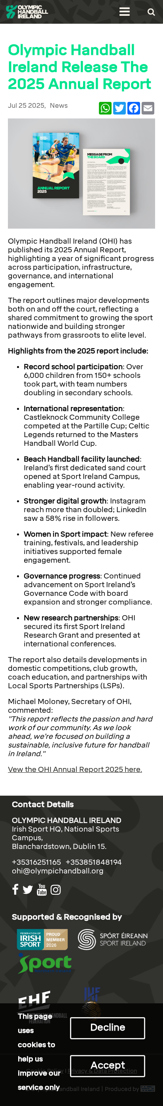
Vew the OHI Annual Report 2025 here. (75, 769)
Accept (108, 1065)
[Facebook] (16, 890)
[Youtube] (43, 890)
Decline (107, 1027)
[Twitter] (28, 890)
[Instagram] (57, 890)
